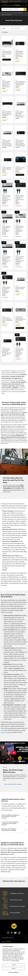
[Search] (25, 9)
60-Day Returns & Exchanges (17, 906)
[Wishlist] (23, 5)
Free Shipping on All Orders (17, 893)
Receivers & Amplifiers (17, 12)
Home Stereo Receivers (6, 14)
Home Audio (8, 12)
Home (2, 12)
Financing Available (15, 912)
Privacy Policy (15, 960)
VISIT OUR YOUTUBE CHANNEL (13, 784)
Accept (13, 964)
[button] (2, 5)
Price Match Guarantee (16, 900)
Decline (13, 968)
